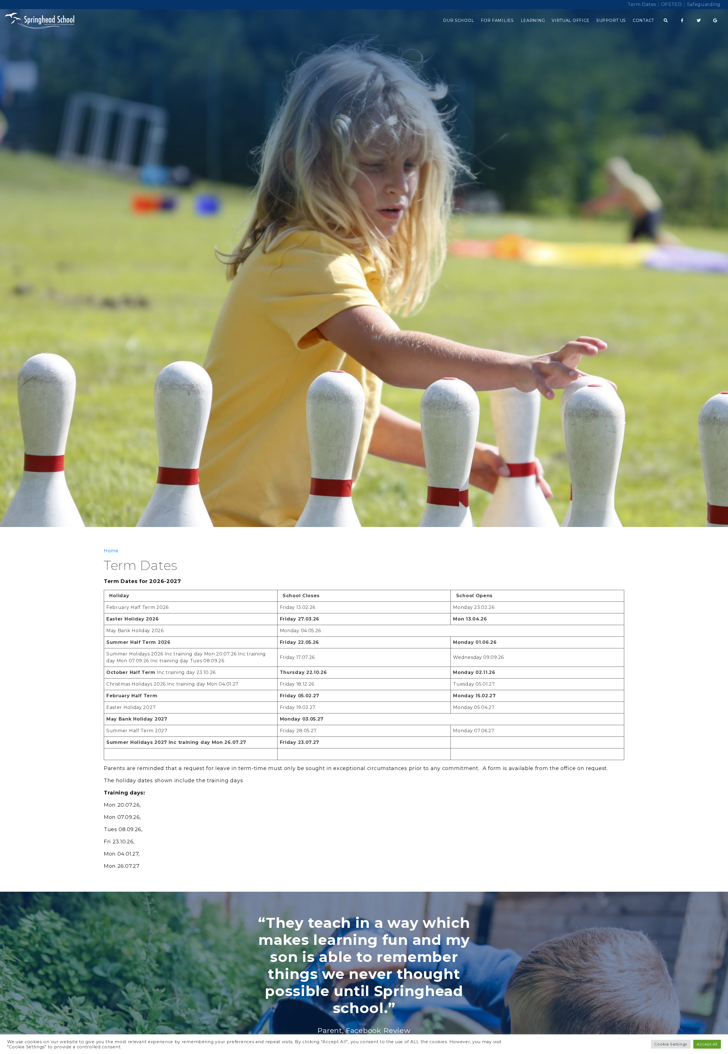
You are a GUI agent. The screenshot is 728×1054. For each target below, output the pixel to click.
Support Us (611, 20)
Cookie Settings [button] (670, 1044)
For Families (497, 20)
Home (111, 550)
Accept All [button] (707, 1044)
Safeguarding (704, 4)
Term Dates (642, 4)
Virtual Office (571, 20)
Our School (458, 20)
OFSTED (671, 4)
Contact (643, 20)
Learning (533, 20)
